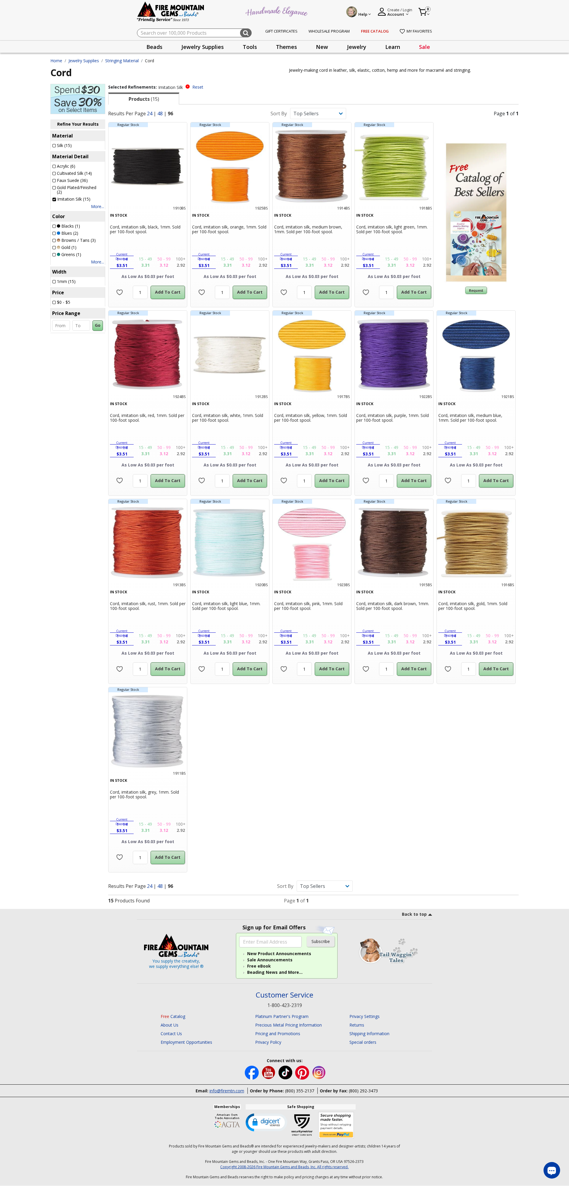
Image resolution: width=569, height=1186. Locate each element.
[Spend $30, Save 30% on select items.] (77, 98)
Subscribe (320, 941)
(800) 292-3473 (363, 1091)
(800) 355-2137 (299, 1091)
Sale (424, 46)
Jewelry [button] (356, 46)
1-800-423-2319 (284, 1005)
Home (56, 60)
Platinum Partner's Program (282, 1016)
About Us (169, 1025)
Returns (356, 1025)
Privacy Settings (364, 1016)
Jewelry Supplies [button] (202, 46)
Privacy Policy (268, 1042)
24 (149, 113)
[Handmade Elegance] (277, 10)
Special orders (362, 1042)
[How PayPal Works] (336, 1125)
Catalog (173, 1016)
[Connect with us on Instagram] (319, 1072)
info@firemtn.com (227, 1091)
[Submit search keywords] (246, 32)
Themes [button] (286, 46)
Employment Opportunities (186, 1042)
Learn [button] (392, 46)
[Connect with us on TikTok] (286, 1072)
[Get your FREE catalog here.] (476, 212)
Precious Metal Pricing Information (288, 1025)
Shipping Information (369, 1033)
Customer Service (284, 995)
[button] (266, 1122)
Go (97, 325)
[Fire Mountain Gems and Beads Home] (170, 11)
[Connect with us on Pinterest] (302, 1072)
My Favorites (419, 31)
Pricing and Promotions (277, 1033)
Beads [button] (154, 46)
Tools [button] (250, 46)
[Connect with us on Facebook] (252, 1072)
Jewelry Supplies (83, 60)
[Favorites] (120, 292)
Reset (197, 87)
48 (160, 113)
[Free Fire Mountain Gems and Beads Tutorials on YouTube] (269, 1072)
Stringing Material (122, 60)
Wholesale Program (329, 31)
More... (97, 206)
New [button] (322, 46)
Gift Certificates (281, 31)
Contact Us (171, 1033)
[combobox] (194, 32)
